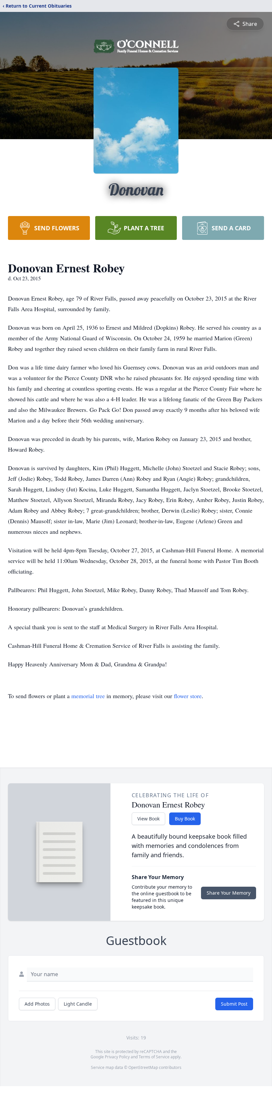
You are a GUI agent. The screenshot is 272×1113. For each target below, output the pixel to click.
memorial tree (88, 696)
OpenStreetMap (143, 1067)
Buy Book (185, 818)
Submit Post (234, 1004)
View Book (148, 818)
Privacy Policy (117, 1057)
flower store (188, 696)
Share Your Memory (228, 893)
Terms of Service (154, 1057)
